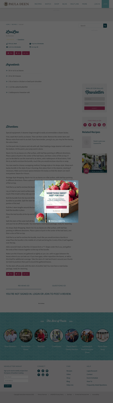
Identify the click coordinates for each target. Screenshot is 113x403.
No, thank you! (56, 211)
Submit (56, 207)
